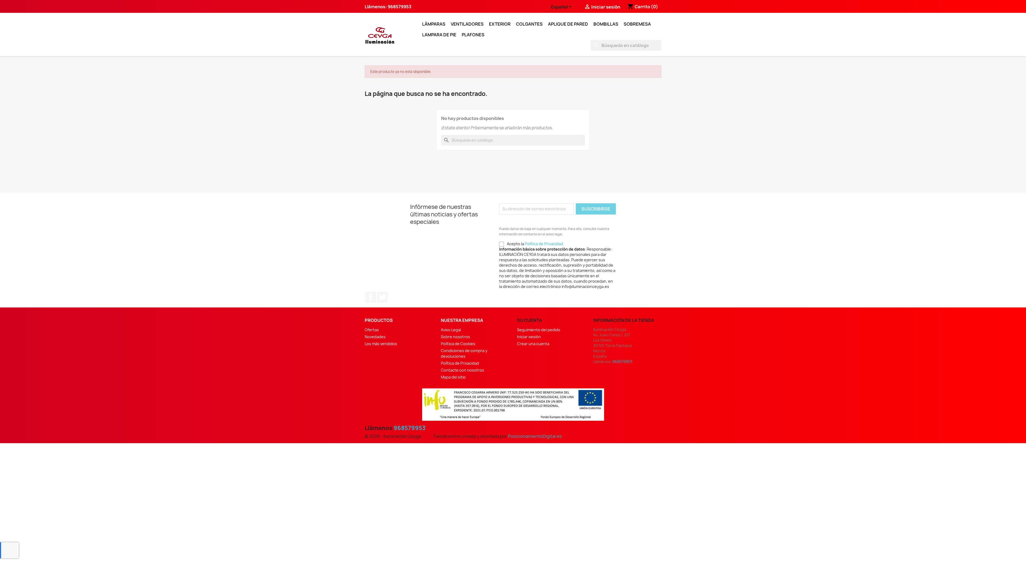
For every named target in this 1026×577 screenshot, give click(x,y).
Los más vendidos (381, 343)
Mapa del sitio (453, 377)
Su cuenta (529, 320)
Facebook (370, 297)
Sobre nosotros (455, 336)
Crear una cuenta (533, 343)
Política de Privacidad (460, 363)
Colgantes (529, 24)
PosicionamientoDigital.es (535, 436)
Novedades (375, 336)
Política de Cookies (458, 343)
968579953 (410, 428)
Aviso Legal (451, 329)
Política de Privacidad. (544, 243)
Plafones (473, 35)
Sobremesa (637, 24)
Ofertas (372, 329)
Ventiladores (467, 24)
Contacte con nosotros (462, 370)
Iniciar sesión (529, 336)
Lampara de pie (439, 35)
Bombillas (605, 24)
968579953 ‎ (400, 7)
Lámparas (433, 24)
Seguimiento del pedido (538, 329)
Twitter (382, 297)
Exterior (500, 24)
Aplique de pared (568, 24)
